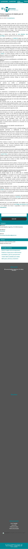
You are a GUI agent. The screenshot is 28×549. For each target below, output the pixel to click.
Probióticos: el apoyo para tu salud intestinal (11, 252)
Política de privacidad (14, 528)
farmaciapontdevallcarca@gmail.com (8, 235)
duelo (2, 189)
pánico (2, 53)
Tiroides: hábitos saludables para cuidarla (11, 256)
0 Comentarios (11, 18)
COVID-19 (15, 38)
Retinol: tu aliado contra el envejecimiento (11, 250)
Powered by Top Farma (16, 546)
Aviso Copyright (14, 523)
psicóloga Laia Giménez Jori (21, 204)
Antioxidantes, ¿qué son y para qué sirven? (11, 254)
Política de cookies (14, 527)
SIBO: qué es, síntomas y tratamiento (10, 258)
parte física (4, 154)
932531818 (2, 231)
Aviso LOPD (14, 525)
